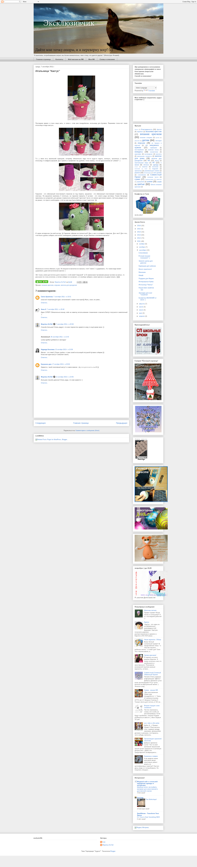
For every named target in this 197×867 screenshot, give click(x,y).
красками (138, 154)
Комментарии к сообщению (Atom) (87, 430)
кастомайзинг (139, 150)
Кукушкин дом (46, 364)
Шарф (141, 275)
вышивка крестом (154, 131)
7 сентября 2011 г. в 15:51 (62, 297)
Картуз (146, 622)
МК (149, 160)
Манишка (142, 272)
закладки (158, 140)
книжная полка (153, 150)
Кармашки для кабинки (147, 266)
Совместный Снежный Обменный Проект (152, 673)
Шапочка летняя (150, 610)
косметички (154, 152)
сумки (137, 179)
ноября (142, 244)
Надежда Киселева (47, 349)
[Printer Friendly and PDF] (41, 282)
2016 (139, 225)
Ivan (103, 842)
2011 (139, 241)
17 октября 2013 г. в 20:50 (61, 364)
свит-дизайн (157, 173)
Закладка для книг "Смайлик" (145, 294)
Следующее (40, 423)
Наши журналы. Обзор (152, 639)
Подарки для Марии (146, 278)
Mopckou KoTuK (47, 324)
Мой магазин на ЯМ (76, 59)
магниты (159, 154)
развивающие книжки (151, 171)
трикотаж (159, 179)
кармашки (153, 148)
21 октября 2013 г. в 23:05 (65, 377)
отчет (136, 166)
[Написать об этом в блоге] (80, 282)
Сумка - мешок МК (151, 690)
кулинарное (148, 154)
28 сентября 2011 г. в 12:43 (60, 337)
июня (141, 310)
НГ (153, 163)
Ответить (44, 303)
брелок (159, 129)
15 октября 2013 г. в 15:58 (64, 349)
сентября (142, 250)
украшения (140, 182)
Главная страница (43, 59)
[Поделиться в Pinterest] (86, 282)
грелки (157, 137)
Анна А (43, 309)
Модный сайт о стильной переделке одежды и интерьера (147, 783)
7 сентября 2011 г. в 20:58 (65, 324)
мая (141, 313)
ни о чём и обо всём (151, 723)
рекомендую (147, 172)
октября (142, 247)
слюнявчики (142, 175)
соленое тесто (152, 177)
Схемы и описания (107, 59)
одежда (155, 165)
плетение (155, 167)
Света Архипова (47, 297)
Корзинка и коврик (151, 756)
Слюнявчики (143, 253)
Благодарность (146, 129)
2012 (139, 238)
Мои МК (91, 59)
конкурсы (139, 152)
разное (137, 173)
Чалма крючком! (150, 655)
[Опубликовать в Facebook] (84, 282)
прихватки (138, 171)
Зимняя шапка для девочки (146, 262)
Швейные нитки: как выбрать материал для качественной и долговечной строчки (147, 789)
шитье (141, 184)
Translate (151, 90)
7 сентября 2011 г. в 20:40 (55, 309)
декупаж (137, 140)
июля (141, 307)
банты (136, 129)
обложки (146, 165)
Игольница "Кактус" (146, 285)
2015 (139, 229)
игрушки (57, 285)
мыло (157, 160)
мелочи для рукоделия (69, 285)
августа (142, 304)
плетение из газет (141, 168)
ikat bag (140, 797)
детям (145, 140)
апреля (142, 316)
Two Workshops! (151, 799)
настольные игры (141, 163)
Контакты (59, 59)
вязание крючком (47, 285)
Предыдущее (121, 423)
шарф (159, 182)
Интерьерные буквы (146, 281)
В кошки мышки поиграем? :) (144, 257)
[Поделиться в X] (82, 282)
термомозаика (149, 179)
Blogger (112, 851)
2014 (139, 232)
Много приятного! (145, 269)
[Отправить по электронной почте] (78, 282)
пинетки (144, 167)
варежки (140, 131)
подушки (155, 169)
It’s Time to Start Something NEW (148, 817)
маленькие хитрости (144, 156)
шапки (149, 181)
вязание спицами (146, 137)
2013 (139, 235)
